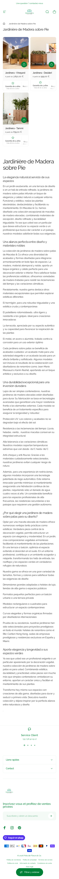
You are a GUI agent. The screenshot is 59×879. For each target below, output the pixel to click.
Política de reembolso (14, 860)
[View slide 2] (28, 745)
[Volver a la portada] (4, 23)
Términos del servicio (45, 860)
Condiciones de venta (44, 863)
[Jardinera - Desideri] (43, 53)
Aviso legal (29, 866)
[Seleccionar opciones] (24, 64)
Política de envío (12, 863)
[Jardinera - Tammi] (16, 109)
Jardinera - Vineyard (15, 72)
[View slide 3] (31, 745)
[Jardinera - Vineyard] (16, 53)
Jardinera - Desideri (42, 72)
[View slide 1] (24, 745)
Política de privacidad (30, 860)
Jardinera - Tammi (14, 128)
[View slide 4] (34, 745)
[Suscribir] (51, 816)
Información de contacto (28, 863)
